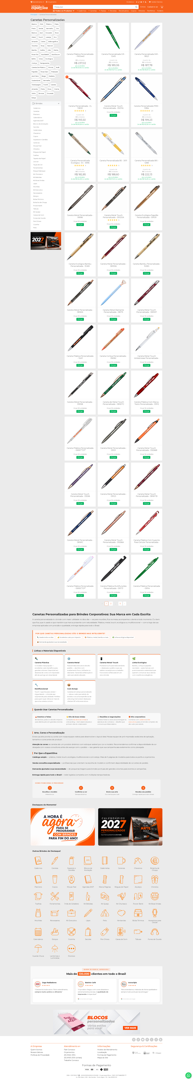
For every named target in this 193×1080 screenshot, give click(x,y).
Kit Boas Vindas (38, 180)
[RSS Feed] (145, 2)
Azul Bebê (45, 54)
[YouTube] (141, 2)
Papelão (35, 72)
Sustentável (36, 80)
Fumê (46, 85)
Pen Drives (37, 221)
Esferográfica (53, 41)
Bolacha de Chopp (40, 202)
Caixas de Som (38, 215)
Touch (41, 37)
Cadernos (36, 108)
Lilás (49, 50)
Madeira (52, 76)
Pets (35, 227)
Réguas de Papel (39, 152)
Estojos (35, 196)
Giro (57, 28)
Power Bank (37, 206)
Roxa (49, 89)
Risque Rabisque (39, 171)
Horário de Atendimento (107, 1050)
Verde (41, 28)
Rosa (42, 46)
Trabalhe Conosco (71, 1060)
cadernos (142, 720)
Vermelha (46, 80)
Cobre (43, 41)
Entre (143, 7)
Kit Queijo (36, 212)
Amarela (35, 89)
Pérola (50, 67)
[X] (151, 1039)
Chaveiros (36, 133)
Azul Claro (35, 76)
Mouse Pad (37, 146)
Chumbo (35, 46)
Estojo (34, 98)
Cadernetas (37, 130)
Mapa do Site (102, 1058)
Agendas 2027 (38, 121)
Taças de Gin (37, 165)
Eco (55, 37)
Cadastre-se (152, 7)
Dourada (50, 93)
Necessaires (37, 193)
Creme (56, 89)
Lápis (35, 183)
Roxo (57, 33)
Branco (34, 24)
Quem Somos (36, 1050)
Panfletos (151, 11)
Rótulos (141, 11)
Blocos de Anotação (40, 124)
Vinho (34, 93)
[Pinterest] (143, 2)
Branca (34, 33)
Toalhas (36, 155)
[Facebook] (156, 1039)
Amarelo (35, 41)
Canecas (36, 143)
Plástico (49, 24)
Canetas (36, 111)
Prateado (54, 72)
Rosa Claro (44, 72)
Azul (41, 33)
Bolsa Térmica (38, 199)
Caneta (53, 85)
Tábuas (35, 209)
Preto (34, 28)
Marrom (50, 46)
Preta (43, 89)
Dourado (49, 33)
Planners (36, 114)
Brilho (34, 59)
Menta (56, 50)
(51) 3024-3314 (69, 1055)
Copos (133, 11)
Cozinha (36, 224)
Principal (34, 14)
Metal (34, 37)
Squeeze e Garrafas (40, 139)
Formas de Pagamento (106, 1055)
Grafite (42, 50)
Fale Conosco (69, 1050)
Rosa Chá (35, 54)
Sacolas (36, 127)
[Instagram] (136, 2)
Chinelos (36, 149)
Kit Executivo (38, 190)
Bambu (34, 50)
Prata (56, 24)
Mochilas (36, 187)
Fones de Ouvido (39, 218)
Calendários (37, 117)
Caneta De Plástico (38, 67)
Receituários (124, 11)
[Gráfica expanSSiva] (39, 7)
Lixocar (36, 161)
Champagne (36, 85)
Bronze (41, 93)
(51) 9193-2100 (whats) (73, 1058)
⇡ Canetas (92, 11)
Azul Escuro (56, 54)
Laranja (48, 37)
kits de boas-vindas (79, 720)
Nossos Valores (37, 1052)
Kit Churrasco (38, 174)
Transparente (44, 63)
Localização (102, 1052)
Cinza (41, 59)
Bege (44, 76)
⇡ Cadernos (81, 11)
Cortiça (34, 63)
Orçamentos (69, 1052)
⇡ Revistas (112, 11)
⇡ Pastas (102, 11)
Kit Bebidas (37, 177)
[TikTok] (139, 2)
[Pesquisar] (136, 7)
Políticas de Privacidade (40, 1055)
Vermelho (49, 28)
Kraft (57, 67)
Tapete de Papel (39, 158)
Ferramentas (38, 168)
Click (41, 24)
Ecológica (49, 59)
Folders (160, 11)
